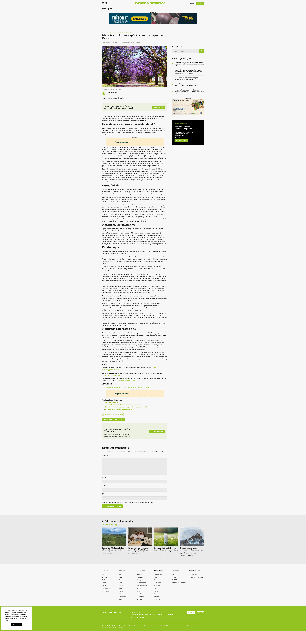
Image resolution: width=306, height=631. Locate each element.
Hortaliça (157, 599)
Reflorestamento (142, 585)
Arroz (121, 585)
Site (103, 494)
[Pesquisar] (201, 51)
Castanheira (140, 596)
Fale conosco (193, 574)
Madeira (120, 414)
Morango (157, 596)
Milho (121, 580)
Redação (109, 94)
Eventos (104, 577)
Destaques (107, 9)
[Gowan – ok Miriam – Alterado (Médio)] (188, 114)
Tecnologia (105, 591)
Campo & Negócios (112, 92)
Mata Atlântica (141, 594)
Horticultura (157, 585)
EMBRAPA (175, 580)
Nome (104, 477)
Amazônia (140, 588)
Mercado (104, 582)
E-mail (104, 485)
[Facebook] (137, 617)
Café (120, 574)
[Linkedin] (143, 617)
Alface (156, 594)
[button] (103, 3)
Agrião (156, 577)
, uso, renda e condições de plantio (138, 387)
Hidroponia (157, 582)
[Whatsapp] (131, 617)
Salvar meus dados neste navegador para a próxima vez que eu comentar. (128, 502)
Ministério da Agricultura (179, 582)
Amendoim (122, 596)
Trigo (120, 582)
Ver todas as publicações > (111, 525)
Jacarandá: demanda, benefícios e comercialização (123, 405)
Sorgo (121, 591)
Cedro (139, 591)
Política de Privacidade (196, 577)
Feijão (121, 599)
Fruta (155, 588)
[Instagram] (134, 617)
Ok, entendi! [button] (16, 624)
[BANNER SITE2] (153, 24)
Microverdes (158, 574)
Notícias (104, 574)
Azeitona (156, 591)
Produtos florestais (111, 402)
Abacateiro (140, 599)
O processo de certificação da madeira (118, 409)
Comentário (106, 455)
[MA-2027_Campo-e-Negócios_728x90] (135, 145)
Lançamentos (106, 588)
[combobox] (185, 51)
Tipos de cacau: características (115, 387)
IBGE (173, 574)
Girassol (121, 594)
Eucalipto (139, 580)
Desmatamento (141, 582)
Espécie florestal (108, 414)
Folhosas (156, 580)
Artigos (104, 585)
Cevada (121, 588)
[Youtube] (140, 617)
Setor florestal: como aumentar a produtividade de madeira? (126, 407)
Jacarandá (140, 577)
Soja (120, 577)
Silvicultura (140, 574)
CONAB (174, 577)
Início (103, 32)
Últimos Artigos (111, 32)
